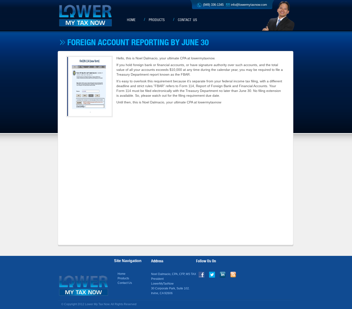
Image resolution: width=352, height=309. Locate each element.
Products (157, 20)
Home (131, 20)
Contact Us (187, 20)
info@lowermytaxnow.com (249, 4)
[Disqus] (175, 181)
